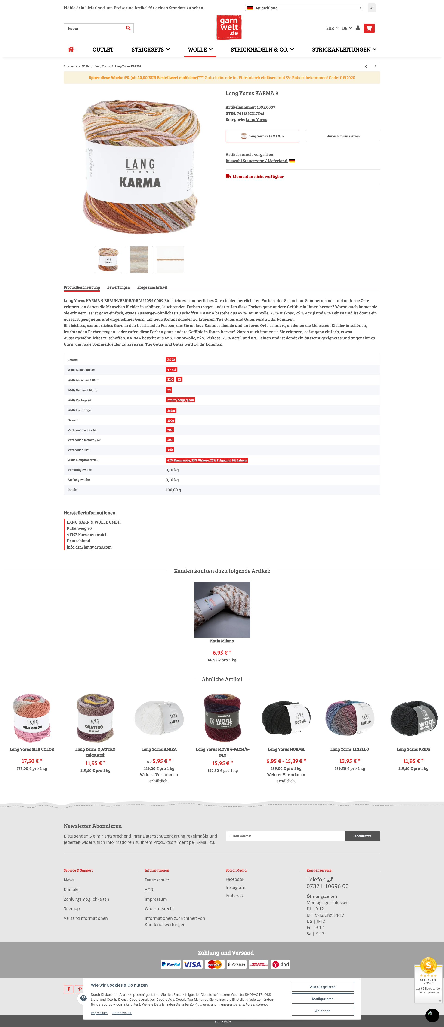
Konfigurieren (323, 999)
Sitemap (72, 908)
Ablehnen (322, 1011)
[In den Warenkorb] (67, 87)
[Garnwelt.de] (229, 27)
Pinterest (234, 895)
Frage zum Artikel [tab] (152, 287)
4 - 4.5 (171, 369)
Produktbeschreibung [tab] (82, 287)
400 (170, 449)
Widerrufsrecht (159, 908)
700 (169, 429)
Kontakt (71, 889)
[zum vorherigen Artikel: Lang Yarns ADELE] (366, 66)
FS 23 (171, 359)
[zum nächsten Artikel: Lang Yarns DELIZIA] (375, 66)
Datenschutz (157, 880)
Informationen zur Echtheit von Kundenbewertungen (175, 921)
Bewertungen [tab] (118, 287)
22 (179, 379)
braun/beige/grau (180, 400)
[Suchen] (128, 28)
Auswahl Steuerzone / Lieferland (257, 160)
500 (169, 439)
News (69, 880)
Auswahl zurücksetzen (343, 136)
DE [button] (344, 28)
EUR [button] (330, 28)
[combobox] (304, 8)
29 (169, 390)
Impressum (156, 899)
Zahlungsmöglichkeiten (86, 899)
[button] (358, 28)
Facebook (235, 879)
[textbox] (304, 8)
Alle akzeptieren (323, 987)
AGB (149, 889)
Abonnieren (363, 836)
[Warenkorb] (371, 28)
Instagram (235, 887)
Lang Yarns (256, 119)
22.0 (170, 379)
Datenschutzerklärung (164, 836)
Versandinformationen (86, 918)
